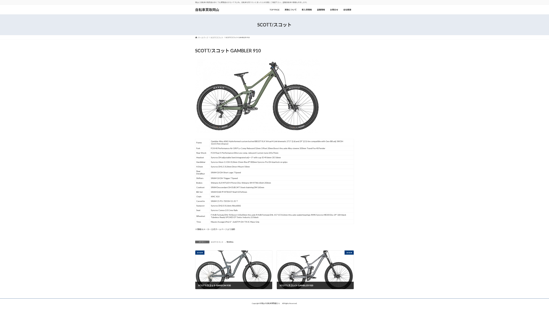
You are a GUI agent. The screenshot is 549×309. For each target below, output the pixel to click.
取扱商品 (230, 242)
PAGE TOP (534, 297)
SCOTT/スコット (217, 242)
